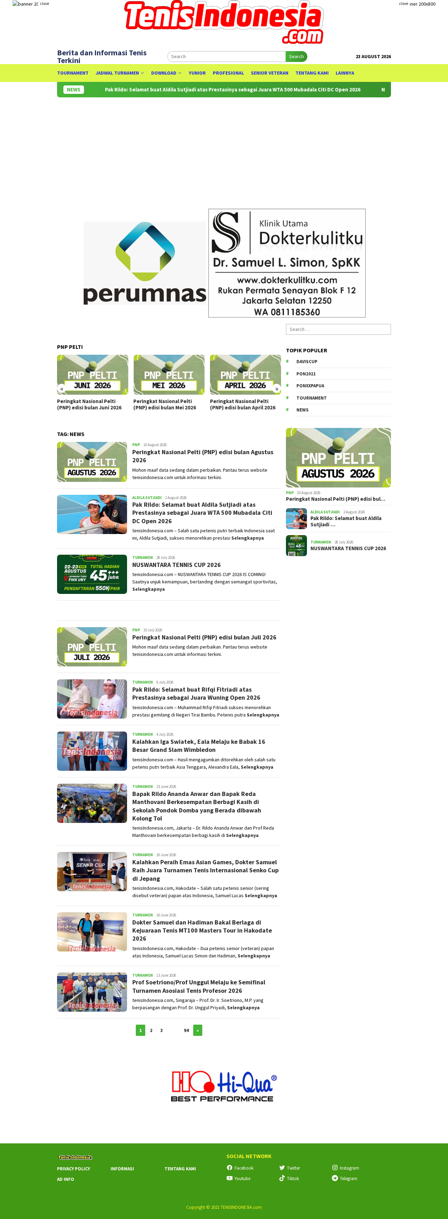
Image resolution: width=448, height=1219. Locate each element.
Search (296, 56)
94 (186, 1030)
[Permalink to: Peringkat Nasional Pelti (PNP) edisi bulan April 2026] (245, 375)
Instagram (349, 1168)
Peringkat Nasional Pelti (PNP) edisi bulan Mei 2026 (164, 404)
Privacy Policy (73, 1169)
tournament (311, 398)
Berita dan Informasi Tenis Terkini (102, 56)
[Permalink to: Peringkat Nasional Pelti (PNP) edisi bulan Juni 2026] (92, 375)
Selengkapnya (247, 538)
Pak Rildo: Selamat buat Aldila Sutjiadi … (346, 521)
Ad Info (65, 1179)
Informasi (122, 1169)
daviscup (306, 362)
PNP (136, 444)
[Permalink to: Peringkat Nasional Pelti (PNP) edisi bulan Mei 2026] (168, 375)
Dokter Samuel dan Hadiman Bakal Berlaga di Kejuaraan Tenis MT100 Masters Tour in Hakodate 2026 (202, 930)
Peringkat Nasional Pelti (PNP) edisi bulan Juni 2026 (89, 404)
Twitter (293, 1168)
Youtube (242, 1179)
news (302, 410)
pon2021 (306, 374)
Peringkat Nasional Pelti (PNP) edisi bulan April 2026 (242, 404)
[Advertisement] (338, 674)
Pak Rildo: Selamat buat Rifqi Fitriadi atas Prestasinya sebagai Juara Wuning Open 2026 (196, 693)
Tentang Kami (180, 1169)
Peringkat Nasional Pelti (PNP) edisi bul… (335, 499)
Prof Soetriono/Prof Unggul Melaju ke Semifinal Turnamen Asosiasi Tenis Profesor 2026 (198, 986)
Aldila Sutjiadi (147, 497)
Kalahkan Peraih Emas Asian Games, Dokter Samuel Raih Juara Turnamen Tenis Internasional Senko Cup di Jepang (205, 870)
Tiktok (293, 1179)
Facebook (243, 1168)
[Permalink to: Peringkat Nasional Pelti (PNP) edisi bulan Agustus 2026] (338, 457)
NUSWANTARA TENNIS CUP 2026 (176, 565)
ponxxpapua (310, 386)
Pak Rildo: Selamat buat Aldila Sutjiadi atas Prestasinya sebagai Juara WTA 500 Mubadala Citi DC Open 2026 (200, 89)
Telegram (348, 1179)
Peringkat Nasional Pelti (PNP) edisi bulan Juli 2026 (204, 637)
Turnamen (142, 557)
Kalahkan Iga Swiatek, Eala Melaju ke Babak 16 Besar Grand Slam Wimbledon (198, 745)
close (44, 3)
